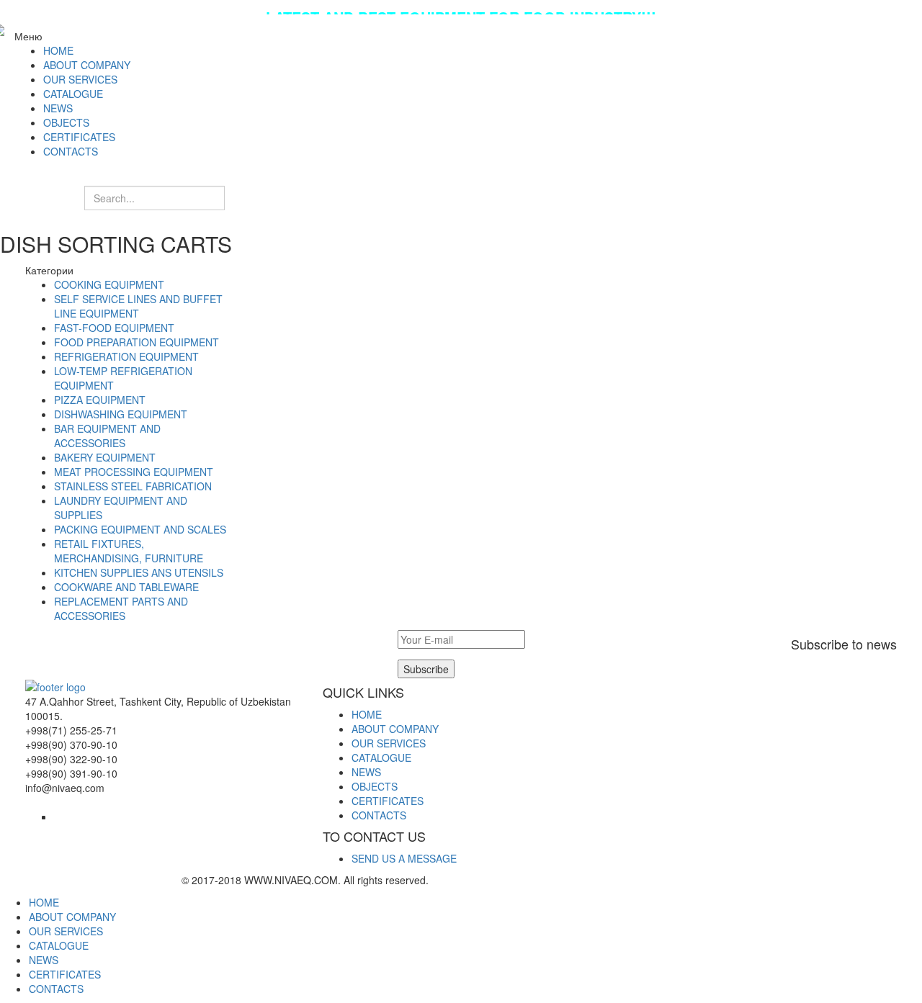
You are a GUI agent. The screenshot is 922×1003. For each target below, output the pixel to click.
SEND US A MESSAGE (404, 858)
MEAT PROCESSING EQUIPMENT (133, 471)
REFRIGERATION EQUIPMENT (126, 356)
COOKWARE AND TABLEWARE (126, 587)
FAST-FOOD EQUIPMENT (114, 327)
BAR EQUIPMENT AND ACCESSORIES (107, 435)
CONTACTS (379, 815)
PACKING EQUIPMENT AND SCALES (140, 529)
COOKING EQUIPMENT (109, 284)
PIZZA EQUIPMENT (100, 399)
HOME (367, 714)
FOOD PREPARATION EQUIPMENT (136, 342)
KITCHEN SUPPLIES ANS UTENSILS (138, 572)
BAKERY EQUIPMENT (105, 457)
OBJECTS (375, 786)
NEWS (366, 772)
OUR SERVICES (389, 743)
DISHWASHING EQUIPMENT (120, 414)
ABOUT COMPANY (395, 728)
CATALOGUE (381, 757)
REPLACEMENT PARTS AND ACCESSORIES (121, 608)
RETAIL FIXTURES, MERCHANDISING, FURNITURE (128, 550)
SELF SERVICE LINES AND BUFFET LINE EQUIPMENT (138, 306)
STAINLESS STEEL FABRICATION (133, 486)
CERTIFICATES (388, 800)
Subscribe (426, 669)
